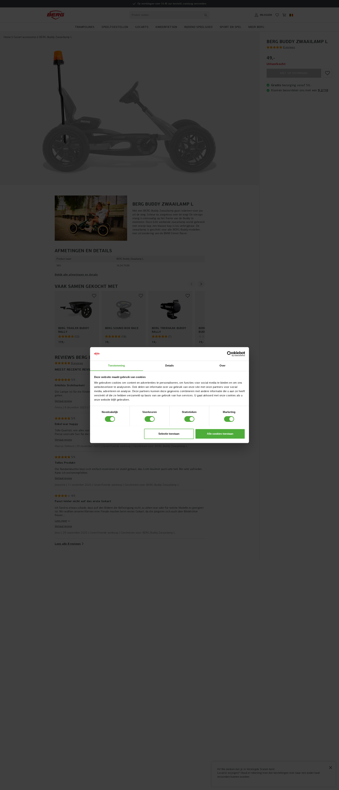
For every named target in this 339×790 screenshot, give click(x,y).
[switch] (150, 419)
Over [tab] (222, 365)
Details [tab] (169, 365)
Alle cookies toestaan (220, 433)
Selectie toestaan (168, 433)
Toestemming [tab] (116, 365)
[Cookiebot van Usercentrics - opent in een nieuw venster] (229, 353)
